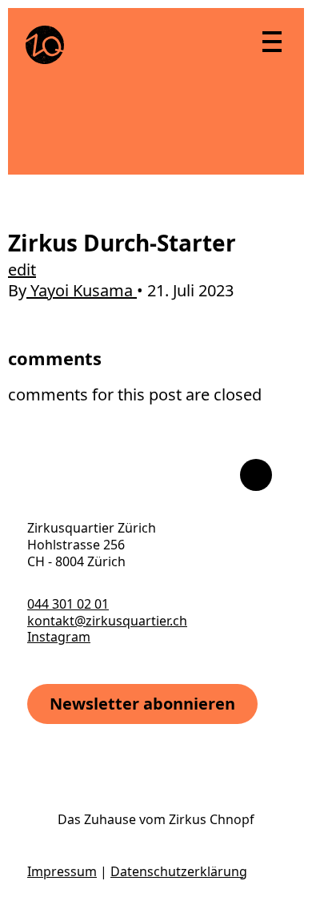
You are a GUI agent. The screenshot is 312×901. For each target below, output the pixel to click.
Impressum (62, 871)
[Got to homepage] (45, 45)
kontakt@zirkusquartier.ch (107, 620)
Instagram (58, 637)
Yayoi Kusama (81, 290)
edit (22, 269)
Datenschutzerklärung (178, 871)
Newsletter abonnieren (142, 703)
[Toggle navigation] (271, 41)
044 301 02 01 (68, 604)
